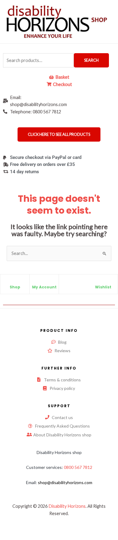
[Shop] (15, 282)
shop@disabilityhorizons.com (65, 482)
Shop (15, 287)
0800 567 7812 (78, 467)
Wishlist (103, 287)
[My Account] (44, 282)
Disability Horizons (67, 506)
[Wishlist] (103, 282)
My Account (44, 287)
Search (91, 60)
